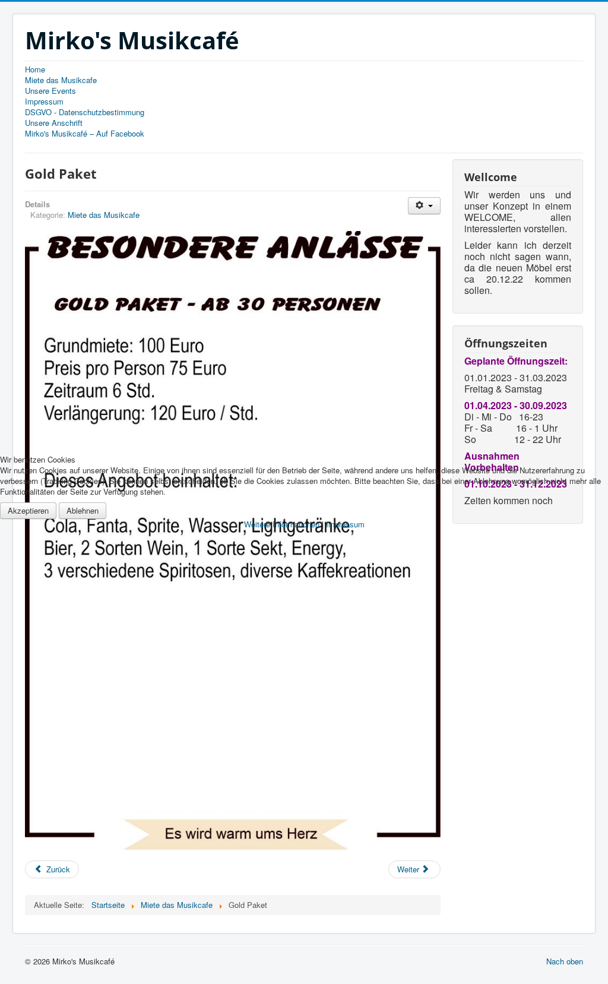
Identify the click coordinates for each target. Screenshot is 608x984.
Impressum (345, 524)
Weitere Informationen (281, 524)
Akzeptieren (28, 510)
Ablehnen (82, 510)
